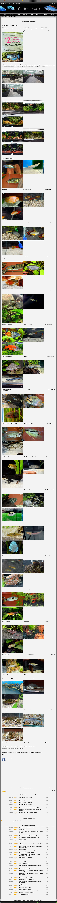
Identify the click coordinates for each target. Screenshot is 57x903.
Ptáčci (24, 1)
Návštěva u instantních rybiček (26, 800)
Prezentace (38, 14)
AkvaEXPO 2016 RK (23, 849)
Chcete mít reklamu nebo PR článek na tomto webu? (25, 900)
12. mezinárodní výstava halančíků (26, 857)
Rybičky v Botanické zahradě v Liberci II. (28, 835)
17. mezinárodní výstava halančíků (26, 827)
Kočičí (15, 1)
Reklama (26, 902)
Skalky (42, 1)
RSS (23, 902)
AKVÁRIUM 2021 (22, 829)
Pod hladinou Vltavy (23, 866)
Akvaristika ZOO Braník (24, 861)
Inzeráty (25, 14)
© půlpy (53, 790)
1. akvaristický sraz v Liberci (25, 797)
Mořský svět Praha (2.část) (25, 887)
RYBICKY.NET (4, 3)
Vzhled (36, 902)
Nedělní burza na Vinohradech (25, 804)
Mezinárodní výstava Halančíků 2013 (27, 879)
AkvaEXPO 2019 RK (23, 834)
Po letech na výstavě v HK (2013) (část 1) (28, 812)
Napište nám (30, 902)
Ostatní (52, 14)
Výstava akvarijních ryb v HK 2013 (26, 892)
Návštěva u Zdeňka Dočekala (25, 802)
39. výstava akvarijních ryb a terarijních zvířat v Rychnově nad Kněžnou (29, 855)
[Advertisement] (28, 774)
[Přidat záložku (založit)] (0, 902)
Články (18, 14)
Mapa (33, 902)
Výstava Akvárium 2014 (24, 863)
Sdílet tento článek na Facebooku (12, 759)
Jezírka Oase (40, 900)
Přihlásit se (54, 3)
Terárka (52, 1)
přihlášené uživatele (19, 820)
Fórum (45, 14)
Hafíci (6, 1)
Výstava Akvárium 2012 (24, 894)
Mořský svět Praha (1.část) (25, 889)
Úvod (5, 14)
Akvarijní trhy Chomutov (24, 806)
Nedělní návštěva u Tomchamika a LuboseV (28, 799)
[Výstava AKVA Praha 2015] (12, 62)
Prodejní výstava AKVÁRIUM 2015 (26, 852)
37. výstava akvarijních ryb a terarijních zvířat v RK (30, 884)
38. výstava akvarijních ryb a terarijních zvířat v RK (30, 865)
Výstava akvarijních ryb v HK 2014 (26, 877)
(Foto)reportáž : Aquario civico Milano (27, 813)
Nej (32, 14)
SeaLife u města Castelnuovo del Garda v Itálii (29, 807)
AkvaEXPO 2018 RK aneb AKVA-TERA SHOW (29, 837)
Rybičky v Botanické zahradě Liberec (27, 868)
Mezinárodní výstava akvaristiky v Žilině (28, 851)
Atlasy (11, 14)
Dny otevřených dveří (24, 885)
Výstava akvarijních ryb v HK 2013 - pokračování (29, 890)
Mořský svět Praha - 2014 (24, 876)
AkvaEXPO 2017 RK (23, 839)
